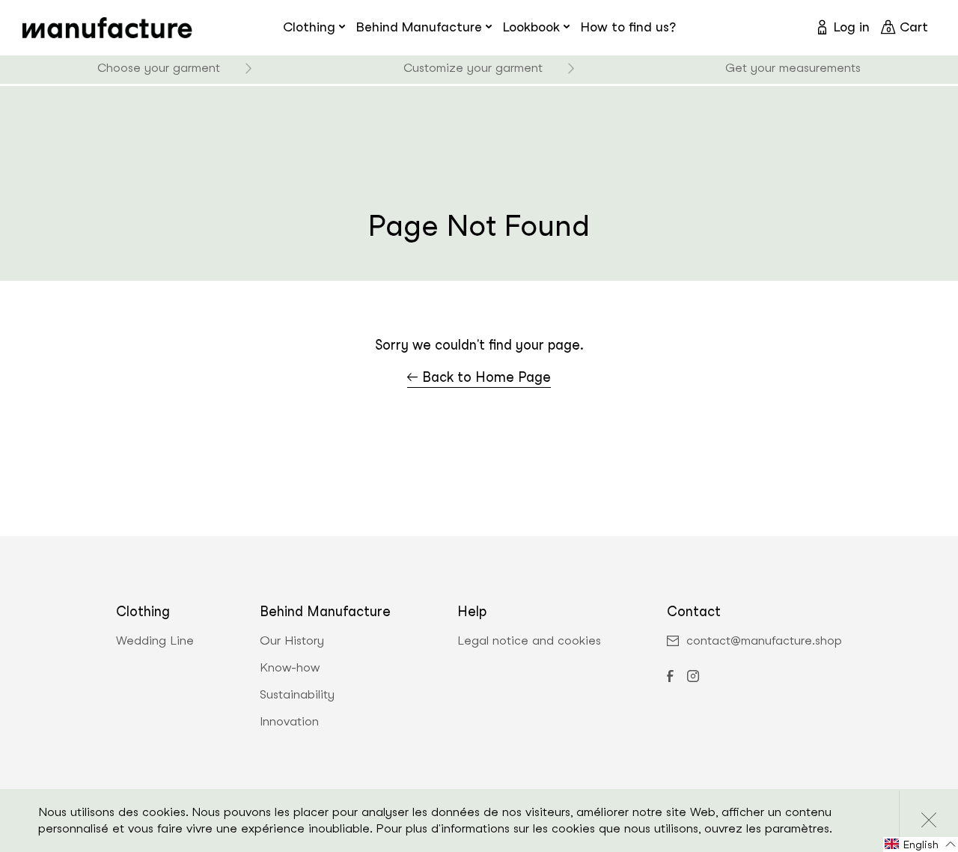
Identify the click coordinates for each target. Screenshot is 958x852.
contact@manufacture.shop (764, 641)
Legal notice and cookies (529, 641)
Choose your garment (158, 68)
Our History (292, 641)
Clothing (309, 26)
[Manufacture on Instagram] (693, 677)
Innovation (289, 722)
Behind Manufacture (419, 26)
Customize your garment (473, 68)
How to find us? (628, 26)
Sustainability (297, 695)
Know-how (290, 668)
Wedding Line (155, 641)
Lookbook (531, 26)
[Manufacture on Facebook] (670, 677)
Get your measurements (793, 68)
